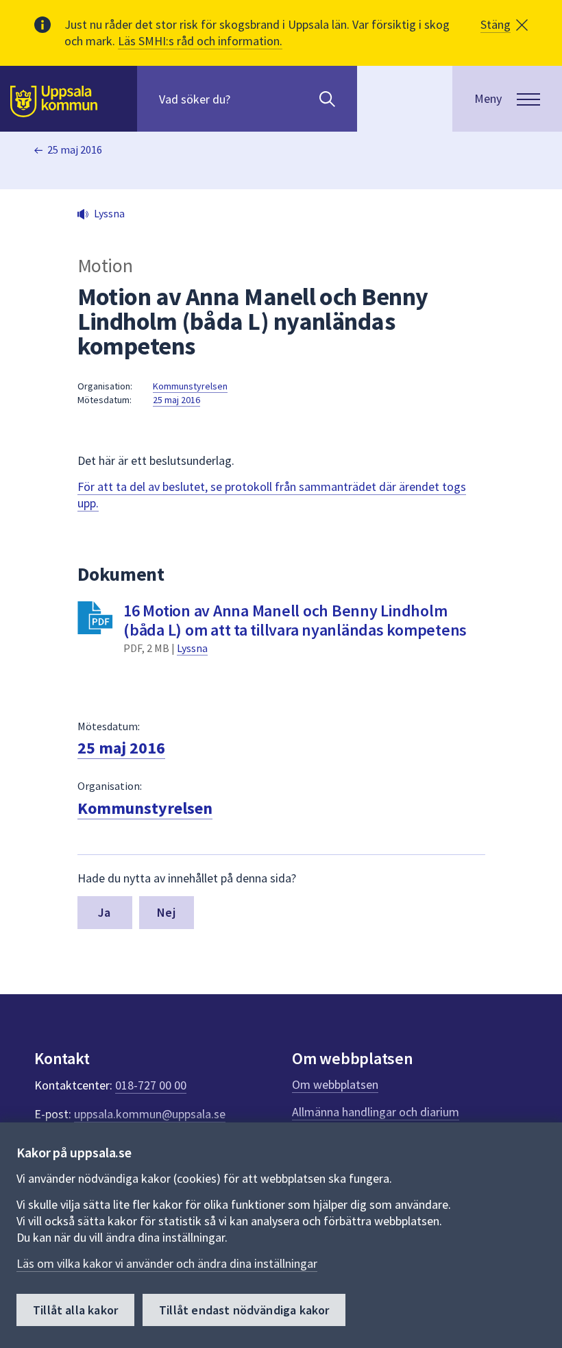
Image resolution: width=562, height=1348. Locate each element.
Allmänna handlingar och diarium (375, 1112)
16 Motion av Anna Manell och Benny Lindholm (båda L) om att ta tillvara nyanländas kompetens (295, 620)
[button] (504, 24)
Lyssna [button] (109, 213)
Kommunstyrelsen (190, 386)
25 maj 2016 (74, 149)
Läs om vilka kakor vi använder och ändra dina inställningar (166, 1263)
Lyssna (192, 648)
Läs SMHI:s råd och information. (200, 41)
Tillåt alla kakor (75, 1310)
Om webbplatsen (335, 1084)
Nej (166, 912)
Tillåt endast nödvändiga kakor (244, 1310)
